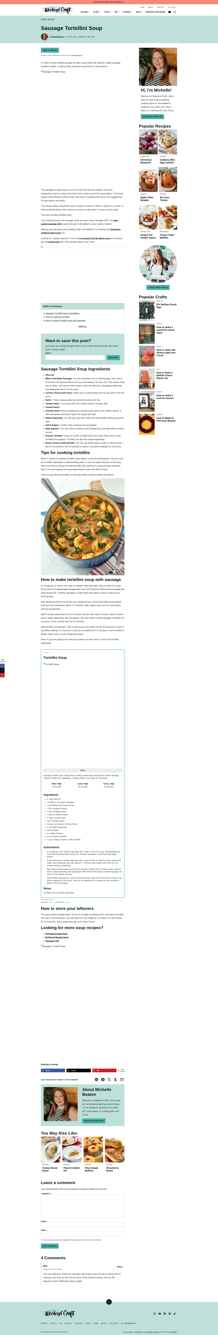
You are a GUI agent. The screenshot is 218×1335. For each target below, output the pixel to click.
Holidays (127, 12)
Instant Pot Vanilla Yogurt (148, 236)
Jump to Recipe (50, 50)
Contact (160, 7)
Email (48, 353)
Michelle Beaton (57, 37)
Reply (120, 1267)
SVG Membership (128, 1323)
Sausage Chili (52, 941)
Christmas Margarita (146, 161)
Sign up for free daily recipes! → (108, 2)
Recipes (84, 12)
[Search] (174, 12)
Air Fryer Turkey (165, 198)
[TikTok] (174, 1313)
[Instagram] (154, 1313)
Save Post (113, 357)
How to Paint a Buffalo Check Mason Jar (164, 375)
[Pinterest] (169, 1313)
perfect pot (53, 242)
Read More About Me (94, 1121)
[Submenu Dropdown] (89, 11)
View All (83, 326)
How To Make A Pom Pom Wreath (165, 419)
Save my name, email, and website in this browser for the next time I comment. (72, 1240)
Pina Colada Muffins (91, 1169)
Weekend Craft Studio (155, 12)
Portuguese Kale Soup (56, 934)
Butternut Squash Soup (56, 937)
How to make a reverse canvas (164, 396)
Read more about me (152, 116)
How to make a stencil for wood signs (165, 330)
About (150, 7)
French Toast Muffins (167, 236)
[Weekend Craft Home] (58, 10)
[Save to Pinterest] (2, 675)
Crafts (96, 12)
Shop (138, 12)
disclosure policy (77, 55)
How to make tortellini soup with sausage (65, 320)
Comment (46, 1194)
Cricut (106, 12)
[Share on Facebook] (2, 666)
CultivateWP (173, 1332)
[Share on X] (2, 670)
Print (82, 770)
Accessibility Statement (152, 1332)
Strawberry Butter (112, 1169)
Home (142, 7)
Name (44, 1221)
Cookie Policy (138, 1332)
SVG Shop (171, 7)
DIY (116, 12)
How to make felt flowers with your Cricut (166, 353)
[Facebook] (164, 1313)
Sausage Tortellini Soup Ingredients (62, 313)
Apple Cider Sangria (147, 198)
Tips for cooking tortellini (58, 317)
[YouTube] (159, 1313)
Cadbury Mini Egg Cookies (167, 161)
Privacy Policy (128, 1332)
